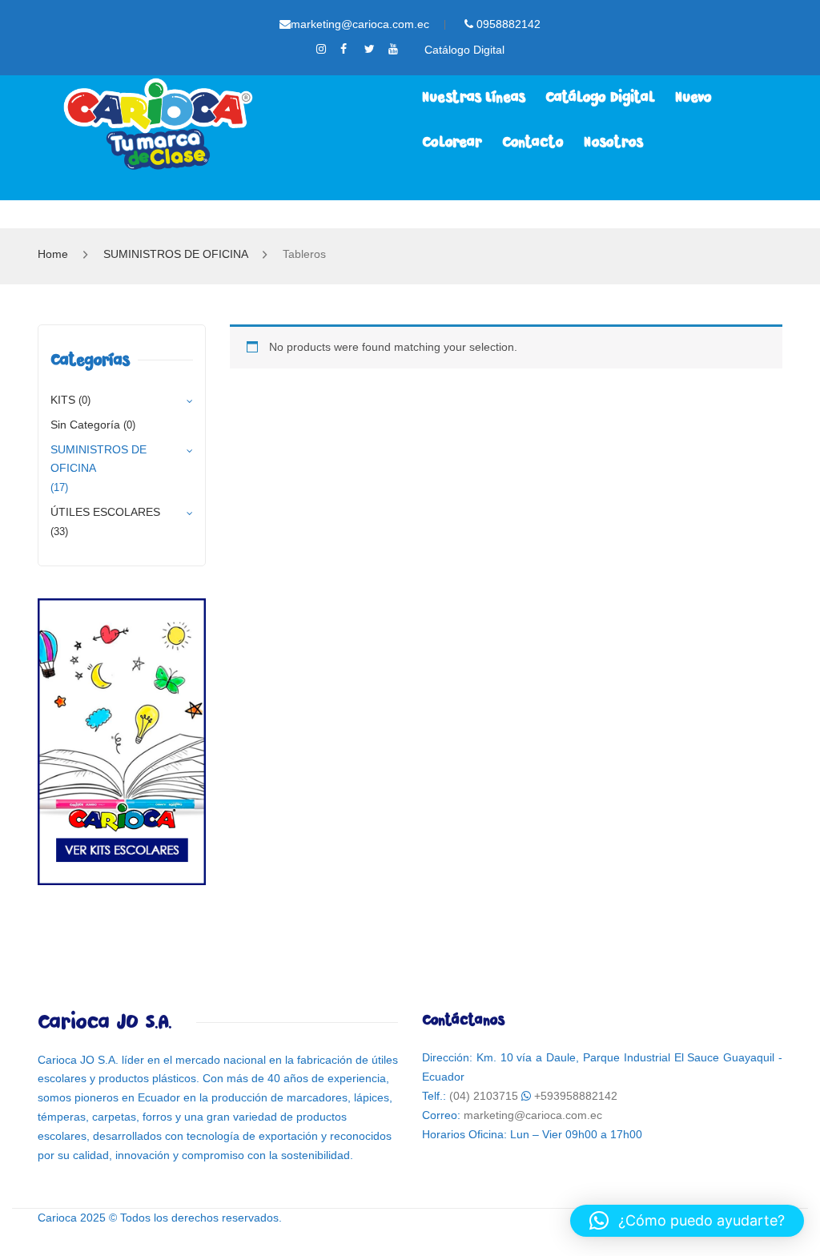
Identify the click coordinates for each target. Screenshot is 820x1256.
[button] (687, 1221)
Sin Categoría (85, 424)
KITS (62, 399)
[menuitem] (473, 97)
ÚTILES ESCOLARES (105, 511)
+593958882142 (575, 1095)
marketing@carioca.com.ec (360, 24)
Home (53, 254)
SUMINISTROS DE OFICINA (175, 254)
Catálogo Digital (464, 49)
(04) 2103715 (483, 1095)
